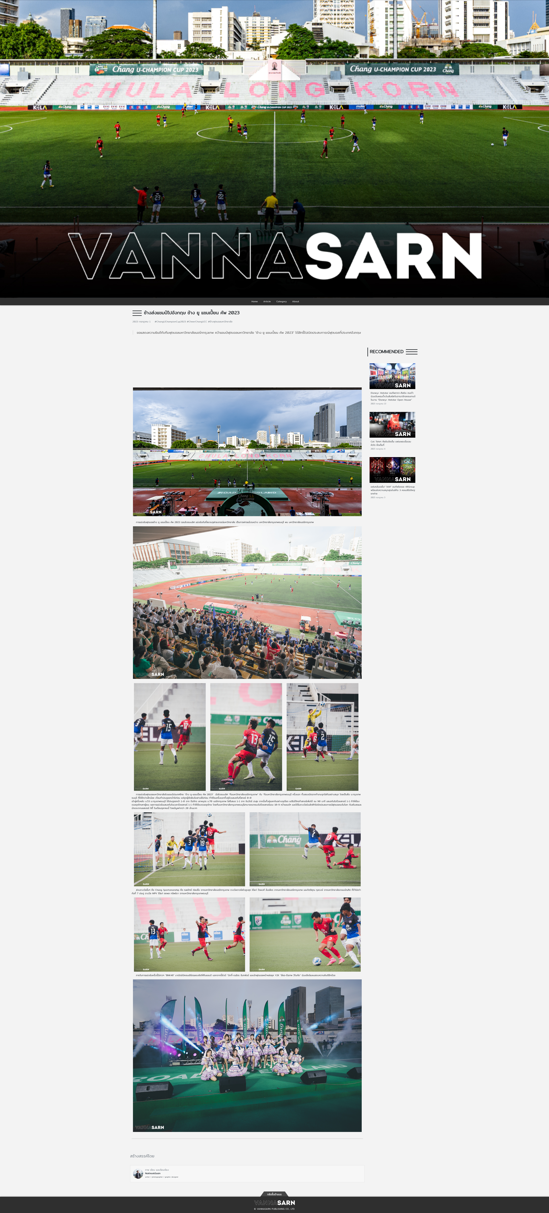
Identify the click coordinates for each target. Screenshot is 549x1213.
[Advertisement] (247, 363)
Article (267, 301)
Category (281, 301)
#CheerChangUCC (197, 321)
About (295, 301)
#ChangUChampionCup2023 (171, 321)
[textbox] (247, 766)
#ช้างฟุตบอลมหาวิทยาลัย (220, 321)
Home (254, 301)
